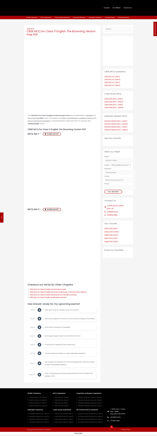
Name (107, 157)
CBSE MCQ (30, 29)
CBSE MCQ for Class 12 (112, 85)
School (106, 176)
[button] (52, 134)
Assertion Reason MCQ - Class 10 (116, 124)
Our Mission (116, 8)
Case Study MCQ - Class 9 (113, 99)
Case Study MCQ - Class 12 (113, 107)
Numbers (108, 169)
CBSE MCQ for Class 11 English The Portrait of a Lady (48, 289)
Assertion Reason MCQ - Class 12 (116, 130)
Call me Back (113, 192)
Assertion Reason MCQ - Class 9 (115, 121)
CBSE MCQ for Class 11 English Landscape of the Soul (48, 297)
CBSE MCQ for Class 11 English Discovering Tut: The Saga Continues (53, 295)
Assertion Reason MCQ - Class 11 (115, 127)
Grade (107, 165)
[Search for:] (118, 29)
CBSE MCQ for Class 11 (112, 82)
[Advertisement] (89, 431)
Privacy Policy (78, 433)
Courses (107, 8)
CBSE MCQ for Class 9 (112, 76)
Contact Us (127, 8)
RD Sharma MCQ (123, 17)
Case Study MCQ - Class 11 (113, 104)
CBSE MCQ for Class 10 (112, 79)
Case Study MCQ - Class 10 (113, 102)
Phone (106, 184)
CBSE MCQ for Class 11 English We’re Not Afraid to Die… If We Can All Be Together (58, 292)
